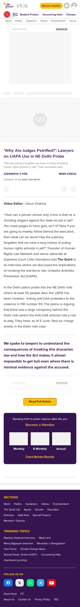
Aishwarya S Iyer (15, 173)
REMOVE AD (61, 29)
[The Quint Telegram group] (40, 583)
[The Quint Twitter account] (19, 583)
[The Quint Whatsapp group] (30, 583)
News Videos (67, 173)
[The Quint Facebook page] (8, 583)
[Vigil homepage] (23, 7)
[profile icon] (74, 5)
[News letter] (66, 5)
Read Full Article (40, 401)
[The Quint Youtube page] (51, 583)
